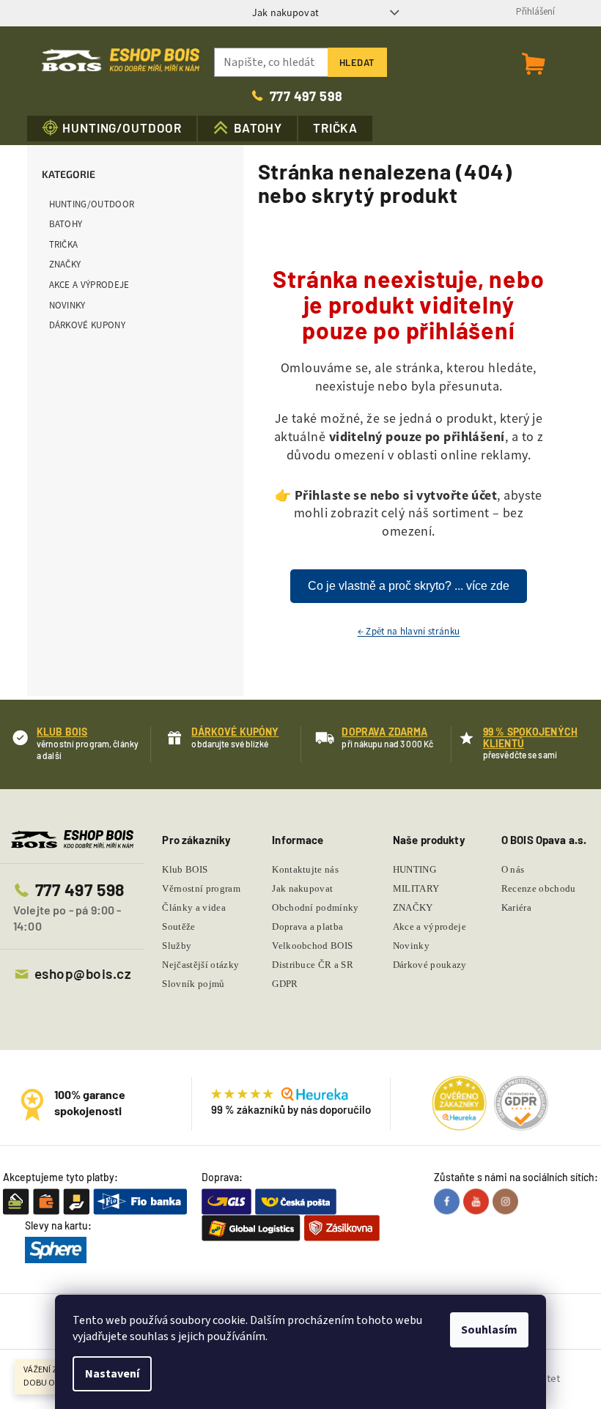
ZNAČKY (65, 264)
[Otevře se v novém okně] (448, 1201)
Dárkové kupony (87, 325)
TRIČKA (63, 244)
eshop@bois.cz (82, 973)
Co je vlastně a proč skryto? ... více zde (408, 586)
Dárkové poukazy (430, 964)
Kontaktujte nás (305, 869)
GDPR (285, 983)
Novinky (67, 305)
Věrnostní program (201, 888)
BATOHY (66, 224)
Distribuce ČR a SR (312, 964)
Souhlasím (489, 1330)
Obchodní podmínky (315, 907)
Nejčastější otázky (200, 964)
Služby (176, 945)
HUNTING (414, 869)
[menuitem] (112, 128)
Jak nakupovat (285, 12)
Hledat (357, 62)
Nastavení (112, 1374)
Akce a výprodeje (89, 284)
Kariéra (516, 907)
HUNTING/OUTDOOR (92, 204)
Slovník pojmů (193, 983)
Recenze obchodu (538, 888)
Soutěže (178, 926)
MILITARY (416, 888)
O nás (513, 869)
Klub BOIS (184, 869)
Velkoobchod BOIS (312, 945)
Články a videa (194, 907)
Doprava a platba (307, 926)
